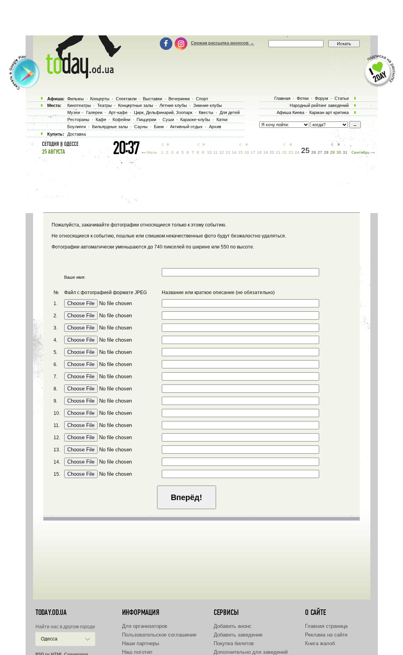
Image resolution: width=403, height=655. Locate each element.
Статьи (342, 98)
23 (290, 152)
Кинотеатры (79, 105)
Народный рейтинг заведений (319, 105)
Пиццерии (146, 119)
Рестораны (78, 119)
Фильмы (75, 98)
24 (297, 152)
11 (215, 152)
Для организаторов (144, 626)
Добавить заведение (238, 635)
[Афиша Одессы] (79, 76)
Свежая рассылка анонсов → (222, 42)
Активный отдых (186, 126)
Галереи (94, 112)
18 (259, 152)
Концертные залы (135, 105)
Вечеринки (179, 98)
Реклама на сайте (326, 635)
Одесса (49, 639)
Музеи (73, 112)
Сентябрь (360, 152)
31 (345, 152)
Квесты (206, 112)
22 (284, 152)
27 (320, 152)
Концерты (99, 98)
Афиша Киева (290, 112)
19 (265, 152)
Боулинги (76, 126)
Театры (104, 105)
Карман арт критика (329, 112)
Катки (221, 119)
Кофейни (121, 119)
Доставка (76, 134)
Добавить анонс (232, 626)
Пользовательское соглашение (159, 635)
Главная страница (326, 626)
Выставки (152, 98)
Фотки (303, 98)
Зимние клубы (207, 105)
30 (338, 152)
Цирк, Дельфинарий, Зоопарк (163, 112)
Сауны (141, 126)
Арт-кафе (118, 112)
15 (240, 152)
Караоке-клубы (195, 119)
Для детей (230, 112)
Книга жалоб (320, 643)
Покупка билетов (234, 643)
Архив (215, 126)
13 (228, 152)
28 (326, 152)
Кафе (101, 119)
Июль (152, 152)
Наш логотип (137, 652)
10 (209, 152)
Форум (321, 98)
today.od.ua (51, 612)
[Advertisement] (201, 17)
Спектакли (126, 98)
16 (246, 152)
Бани (159, 126)
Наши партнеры (140, 643)
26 (313, 152)
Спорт (202, 98)
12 (221, 152)
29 (332, 152)
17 (253, 152)
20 (272, 152)
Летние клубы (173, 105)
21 (278, 152)
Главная (282, 98)
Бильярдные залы (110, 126)
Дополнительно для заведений (251, 652)
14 (234, 152)
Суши (168, 119)
